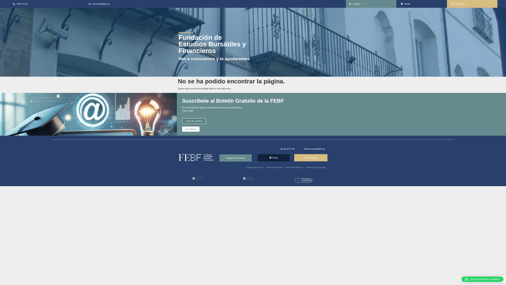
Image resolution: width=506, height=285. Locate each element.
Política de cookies (274, 167)
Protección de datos (294, 167)
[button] (482, 279)
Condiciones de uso (255, 167)
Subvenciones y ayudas (316, 167)
